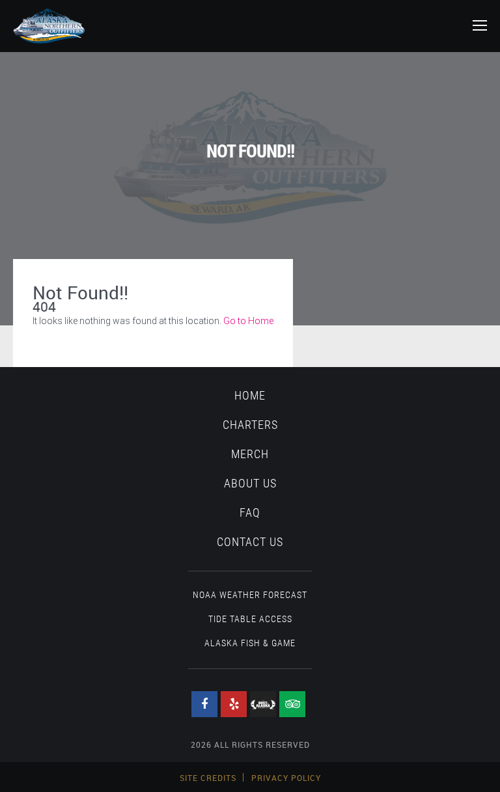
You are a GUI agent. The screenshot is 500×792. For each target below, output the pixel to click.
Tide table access (250, 619)
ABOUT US (250, 483)
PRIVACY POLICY (286, 777)
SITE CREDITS (208, 777)
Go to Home (248, 321)
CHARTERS (250, 425)
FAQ (250, 513)
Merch (250, 454)
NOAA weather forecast (250, 595)
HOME (250, 395)
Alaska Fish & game (250, 643)
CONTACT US (250, 542)
